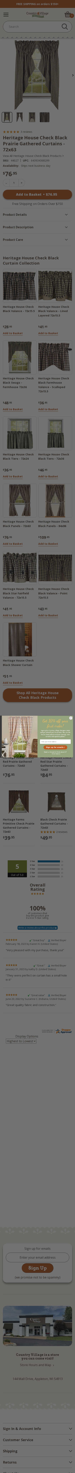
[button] (55, 747)
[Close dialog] (70, 718)
